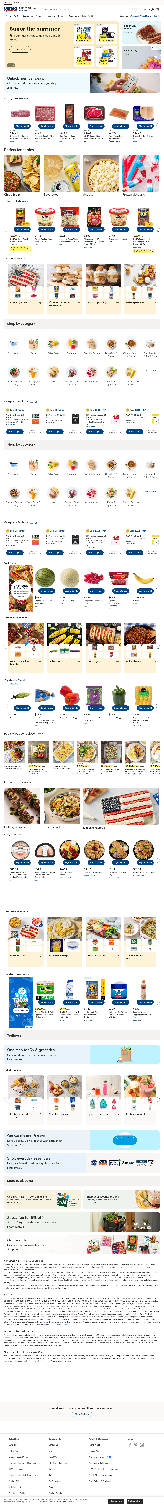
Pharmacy (25, 2)
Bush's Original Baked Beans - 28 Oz (19, 240)
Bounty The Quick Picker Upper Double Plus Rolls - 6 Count (45, 1014)
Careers (52, 1469)
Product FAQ (14, 1481)
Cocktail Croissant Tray (93, 872)
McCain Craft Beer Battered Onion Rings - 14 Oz (93, 1014)
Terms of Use (94, 1445)
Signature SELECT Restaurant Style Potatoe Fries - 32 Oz (94, 241)
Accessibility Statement (99, 1463)
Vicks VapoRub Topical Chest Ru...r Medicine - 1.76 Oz (118, 1014)
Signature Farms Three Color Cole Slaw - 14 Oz (69, 240)
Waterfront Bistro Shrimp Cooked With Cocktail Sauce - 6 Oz (45, 874)
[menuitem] (8, 16)
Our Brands (13, 1445)
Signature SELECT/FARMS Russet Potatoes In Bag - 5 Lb (44, 720)
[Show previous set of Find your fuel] (6, 1099)
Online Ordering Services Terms (56, 1324)
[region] (82, 1501)
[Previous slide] (9, 65)
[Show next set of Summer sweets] (158, 288)
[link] (14, 87)
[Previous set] (6, 124)
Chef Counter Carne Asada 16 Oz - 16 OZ (68, 137)
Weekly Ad (134, 16)
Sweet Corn (15, 718)
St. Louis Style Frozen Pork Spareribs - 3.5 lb (19, 137)
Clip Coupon (15, 431)
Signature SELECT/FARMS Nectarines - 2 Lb (115, 603)
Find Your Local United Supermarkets (24, 1463)
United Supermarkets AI (150, 16)
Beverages (51, 194)
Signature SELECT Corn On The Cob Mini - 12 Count (142, 720)
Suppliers (52, 1475)
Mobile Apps (14, 1451)
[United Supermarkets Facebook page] (130, 1445)
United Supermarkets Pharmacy (22, 1475)
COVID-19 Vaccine (17, 1469)
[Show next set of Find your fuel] (158, 1099)
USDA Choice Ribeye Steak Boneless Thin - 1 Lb (93, 138)
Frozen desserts (133, 194)
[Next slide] (13, 65)
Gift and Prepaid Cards (18, 1457)
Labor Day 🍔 (87, 16)
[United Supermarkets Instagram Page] (142, 1445)
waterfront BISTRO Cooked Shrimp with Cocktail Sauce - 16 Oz (19, 874)
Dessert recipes (94, 828)
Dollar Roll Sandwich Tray (143, 872)
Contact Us (53, 1445)
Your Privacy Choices (97, 1457)
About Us (53, 1457)
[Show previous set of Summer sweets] (6, 288)
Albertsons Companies (58, 1463)
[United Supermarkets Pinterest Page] (136, 1445)
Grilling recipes (14, 827)
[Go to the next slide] (156, 421)
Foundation (53, 1487)
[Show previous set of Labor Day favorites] (6, 647)
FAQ (50, 1451)
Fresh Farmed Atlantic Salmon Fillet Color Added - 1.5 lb (117, 138)
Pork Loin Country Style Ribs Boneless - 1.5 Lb (44, 137)
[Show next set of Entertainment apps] (158, 941)
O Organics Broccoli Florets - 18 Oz (92, 719)
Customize (44, 1502)
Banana (136, 601)
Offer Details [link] (10, 424)
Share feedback (82, 1414)
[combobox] (89, 9)
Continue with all (134, 1501)
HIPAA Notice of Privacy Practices (103, 1469)
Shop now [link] (20, 55)
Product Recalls (55, 1493)
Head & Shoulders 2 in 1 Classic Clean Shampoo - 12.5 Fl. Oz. (69, 1014)
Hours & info (23, 10)
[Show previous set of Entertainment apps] (6, 941)
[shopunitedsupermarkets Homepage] (10, 9)
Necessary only (116, 1501)
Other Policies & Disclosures (100, 1481)
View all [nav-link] (41, 733)
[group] (62, 45)
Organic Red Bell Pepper (69, 718)
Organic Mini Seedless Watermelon (44, 602)
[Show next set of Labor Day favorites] (158, 647)
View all (27, 98)
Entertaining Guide (17, 1493)
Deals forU (124, 16)
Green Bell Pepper (116, 718)
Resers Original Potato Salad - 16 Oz (44, 240)
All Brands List (15, 1487)
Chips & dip (12, 194)
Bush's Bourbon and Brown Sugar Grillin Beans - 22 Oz (141, 241)
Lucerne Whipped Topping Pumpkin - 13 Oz (142, 1014)
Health (16, 2)
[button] (28, 8)
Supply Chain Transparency (100, 1475)
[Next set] (158, 124)
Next (156, 756)
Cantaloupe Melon (66, 601)
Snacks (88, 194)
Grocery (8, 2)
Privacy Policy (94, 1451)
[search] (133, 9)
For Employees (55, 1481)
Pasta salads (52, 827)
